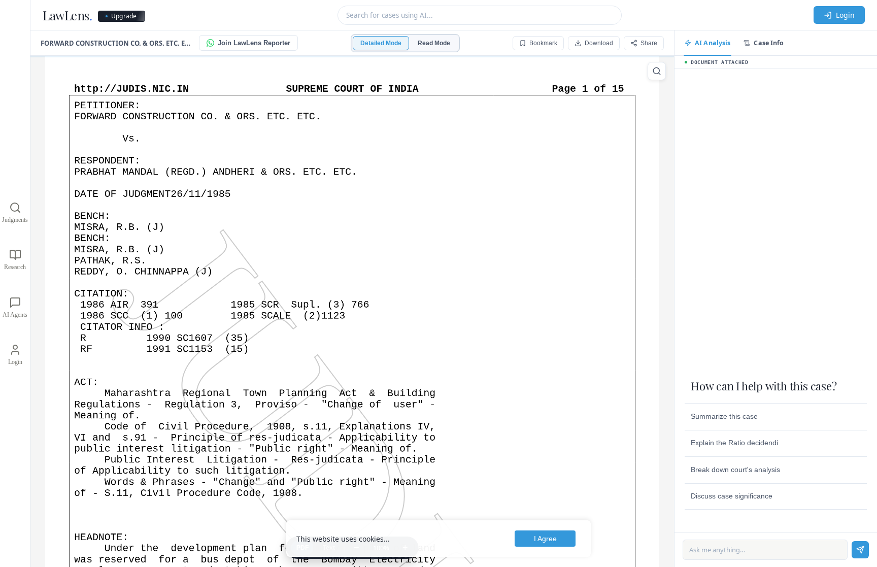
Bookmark (543, 43)
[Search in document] (657, 71)
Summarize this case (724, 416)
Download (599, 43)
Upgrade (124, 16)
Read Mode (434, 43)
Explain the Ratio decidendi (734, 443)
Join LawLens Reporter (254, 43)
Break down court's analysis (735, 469)
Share (648, 43)
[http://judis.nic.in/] (133, 89)
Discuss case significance (731, 496)
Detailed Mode (380, 43)
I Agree (545, 539)
